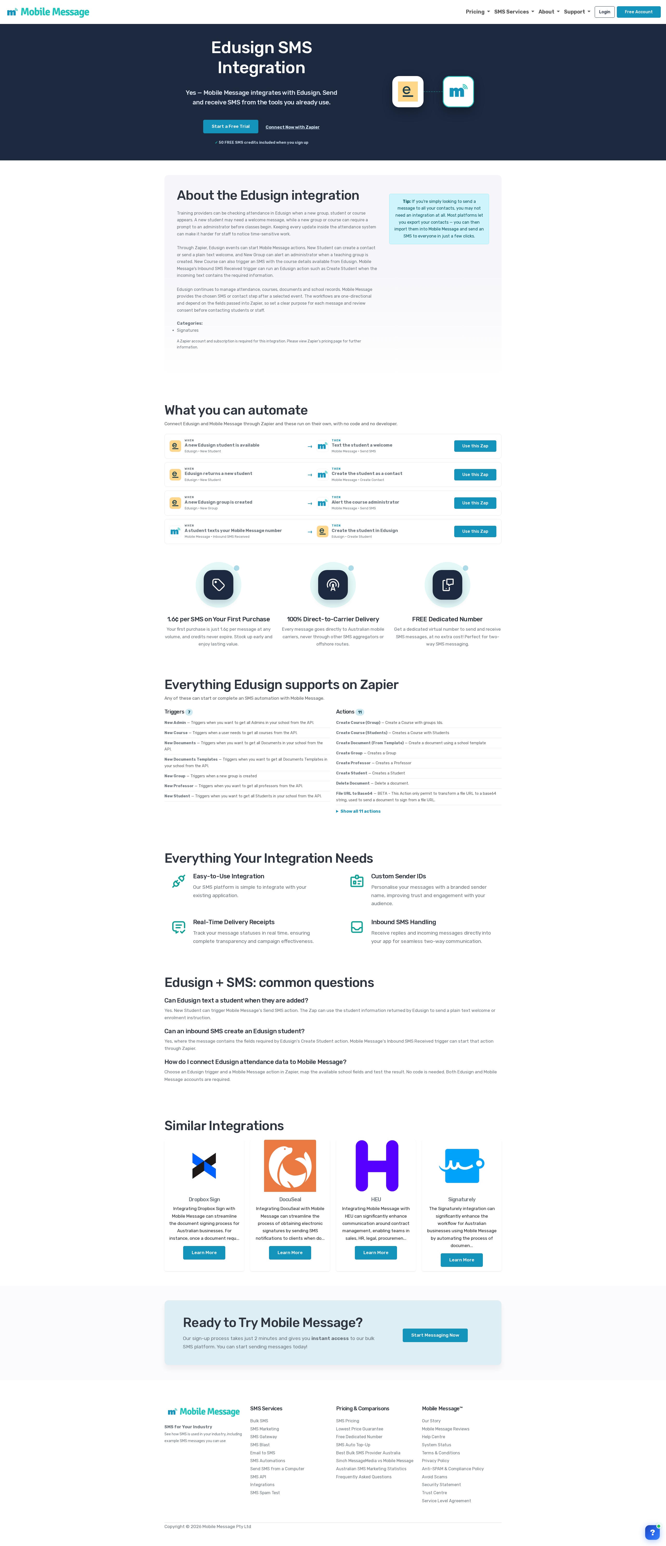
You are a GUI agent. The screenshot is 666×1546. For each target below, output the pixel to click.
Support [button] (575, 12)
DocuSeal (290, 1199)
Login (604, 11)
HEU (376, 1199)
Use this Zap (475, 445)
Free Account (639, 11)
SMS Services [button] (512, 12)
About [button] (547, 12)
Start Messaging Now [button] (435, 1335)
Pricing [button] (476, 12)
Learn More (204, 1252)
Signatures (187, 330)
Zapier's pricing (320, 341)
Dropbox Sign (204, 1199)
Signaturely (462, 1199)
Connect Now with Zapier (293, 127)
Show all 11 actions (361, 811)
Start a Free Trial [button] (231, 126)
